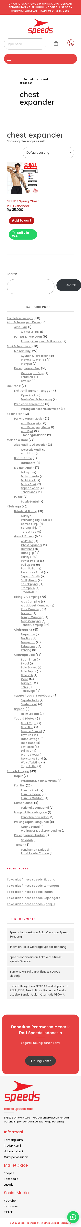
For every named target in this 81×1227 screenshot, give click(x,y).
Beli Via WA (20, 234)
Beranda (29, 79)
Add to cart (21, 220)
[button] (73, 1217)
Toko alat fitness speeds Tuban (30, 892)
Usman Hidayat (20, 986)
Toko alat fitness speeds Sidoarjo (31, 879)
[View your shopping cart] (56, 44)
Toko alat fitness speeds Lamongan (33, 886)
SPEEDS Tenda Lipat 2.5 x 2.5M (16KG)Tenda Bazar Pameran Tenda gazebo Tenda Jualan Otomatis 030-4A (39, 990)
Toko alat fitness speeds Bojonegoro (33, 898)
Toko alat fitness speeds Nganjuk (31, 904)
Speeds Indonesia (22, 932)
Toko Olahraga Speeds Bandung (44, 947)
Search (12, 274)
